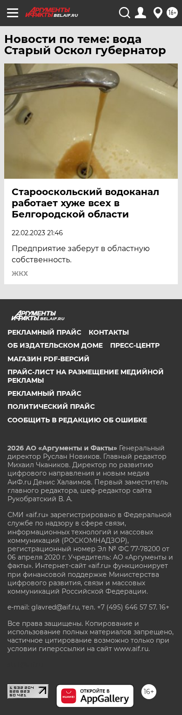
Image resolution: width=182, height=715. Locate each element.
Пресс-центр (135, 345)
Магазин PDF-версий (48, 359)
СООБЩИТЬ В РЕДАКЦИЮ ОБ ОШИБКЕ (77, 420)
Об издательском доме (55, 345)
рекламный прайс (44, 393)
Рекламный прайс (44, 332)
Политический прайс (51, 406)
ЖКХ (20, 273)
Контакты (109, 332)
